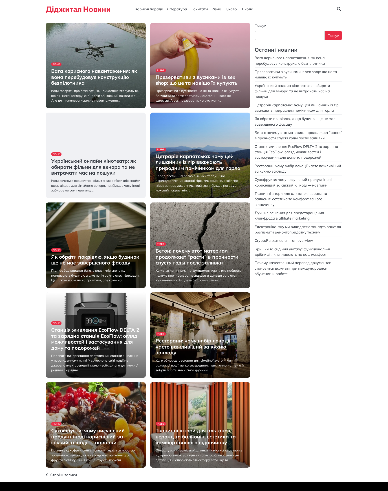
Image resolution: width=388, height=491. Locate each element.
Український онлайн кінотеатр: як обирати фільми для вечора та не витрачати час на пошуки (93, 167)
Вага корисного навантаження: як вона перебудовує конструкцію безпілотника (94, 77)
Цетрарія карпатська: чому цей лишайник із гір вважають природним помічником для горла (198, 162)
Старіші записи (63, 475)
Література (177, 9)
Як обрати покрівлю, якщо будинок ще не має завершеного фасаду (95, 260)
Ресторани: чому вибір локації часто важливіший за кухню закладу (193, 347)
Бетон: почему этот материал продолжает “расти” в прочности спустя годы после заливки (197, 257)
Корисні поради (149, 9)
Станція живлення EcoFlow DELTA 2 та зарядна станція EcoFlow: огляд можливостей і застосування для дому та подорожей (95, 339)
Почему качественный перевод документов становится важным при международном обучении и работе (293, 268)
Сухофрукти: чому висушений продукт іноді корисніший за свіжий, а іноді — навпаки (88, 436)
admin (55, 107)
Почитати (199, 9)
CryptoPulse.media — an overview (284, 240)
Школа (246, 9)
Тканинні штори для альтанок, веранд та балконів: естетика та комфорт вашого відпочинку (196, 436)
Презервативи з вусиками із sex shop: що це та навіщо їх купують (196, 80)
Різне (216, 9)
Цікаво (231, 9)
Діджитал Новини (78, 8)
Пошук (260, 25)
